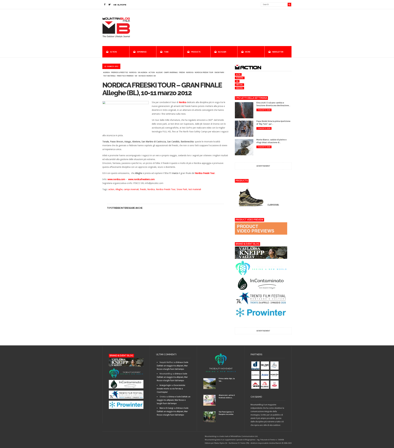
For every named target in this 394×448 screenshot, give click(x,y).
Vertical (239, 84)
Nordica (133, 72)
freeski (182, 72)
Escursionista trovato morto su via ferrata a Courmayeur (171, 388)
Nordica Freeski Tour (204, 72)
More (247, 52)
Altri (238, 74)
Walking (239, 88)
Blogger (222, 52)
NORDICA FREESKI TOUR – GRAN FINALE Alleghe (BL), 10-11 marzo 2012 (162, 89)
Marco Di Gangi (166, 408)
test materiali (109, 76)
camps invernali (171, 72)
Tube (166, 52)
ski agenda (142, 72)
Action (113, 52)
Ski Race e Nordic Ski (147, 76)
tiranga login (165, 385)
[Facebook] (104, 4)
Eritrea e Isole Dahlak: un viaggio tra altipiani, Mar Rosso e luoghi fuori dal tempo (172, 365)
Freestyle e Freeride (125, 76)
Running (239, 78)
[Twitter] (109, 4)
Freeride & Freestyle (119, 72)
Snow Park (219, 72)
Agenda (106, 72)
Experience (142, 52)
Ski (136, 76)
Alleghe (159, 72)
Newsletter (277, 52)
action (152, 72)
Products (196, 52)
